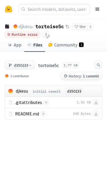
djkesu (26, 26)
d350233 (21, 65)
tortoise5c (49, 26)
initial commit (46, 91)
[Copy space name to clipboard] (67, 26)
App (17, 45)
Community (68, 45)
